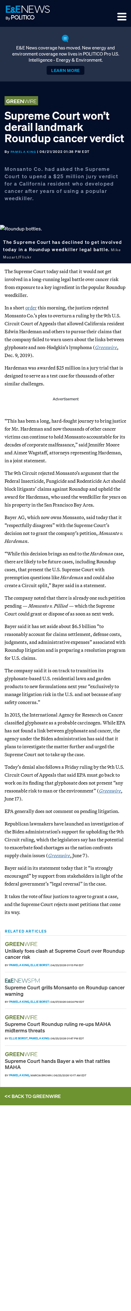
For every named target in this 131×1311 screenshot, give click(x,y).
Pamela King (23, 152)
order (31, 308)
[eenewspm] (24, 980)
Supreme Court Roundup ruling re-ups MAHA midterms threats (58, 1027)
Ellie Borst (39, 965)
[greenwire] (22, 944)
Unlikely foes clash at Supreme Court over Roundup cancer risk (65, 953)
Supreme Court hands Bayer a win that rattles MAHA (57, 1064)
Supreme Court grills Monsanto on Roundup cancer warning (65, 990)
